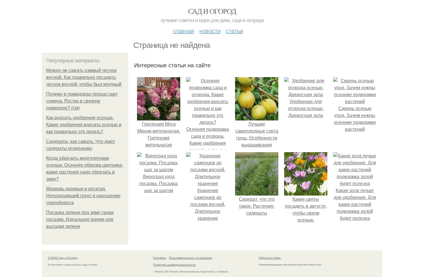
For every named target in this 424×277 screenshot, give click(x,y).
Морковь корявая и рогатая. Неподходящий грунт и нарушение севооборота (83, 195)
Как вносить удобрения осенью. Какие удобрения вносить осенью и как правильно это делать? (83, 124)
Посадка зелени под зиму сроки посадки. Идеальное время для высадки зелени (80, 219)
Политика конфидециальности (174, 265)
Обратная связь (270, 258)
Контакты (159, 258)
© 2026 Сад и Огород (63, 258)
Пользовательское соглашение (190, 258)
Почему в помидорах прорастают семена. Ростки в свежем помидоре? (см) (82, 101)
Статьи (234, 30)
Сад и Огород (212, 11)
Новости (210, 30)
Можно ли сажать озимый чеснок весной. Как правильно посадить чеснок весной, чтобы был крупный (83, 77)
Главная (183, 30)
